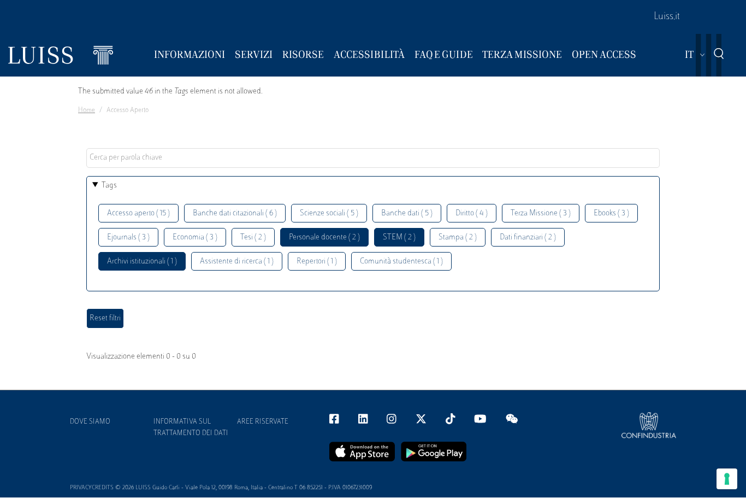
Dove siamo (90, 422)
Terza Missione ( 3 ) (541, 213)
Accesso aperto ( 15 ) (138, 213)
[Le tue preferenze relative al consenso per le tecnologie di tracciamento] (727, 478)
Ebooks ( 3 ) (611, 213)
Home (86, 110)
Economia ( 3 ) (195, 237)
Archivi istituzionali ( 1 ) (142, 261)
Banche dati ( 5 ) (407, 213)
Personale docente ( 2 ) (324, 237)
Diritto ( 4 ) (471, 213)
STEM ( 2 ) (399, 237)
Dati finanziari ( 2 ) (528, 237)
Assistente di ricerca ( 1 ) (237, 261)
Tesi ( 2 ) (253, 237)
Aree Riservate (262, 422)
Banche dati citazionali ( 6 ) (235, 213)
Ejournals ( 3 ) (128, 237)
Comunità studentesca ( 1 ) (401, 261)
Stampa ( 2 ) (458, 237)
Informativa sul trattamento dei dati (190, 428)
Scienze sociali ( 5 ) (329, 213)
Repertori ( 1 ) (317, 261)
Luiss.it (667, 17)
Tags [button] (109, 185)
